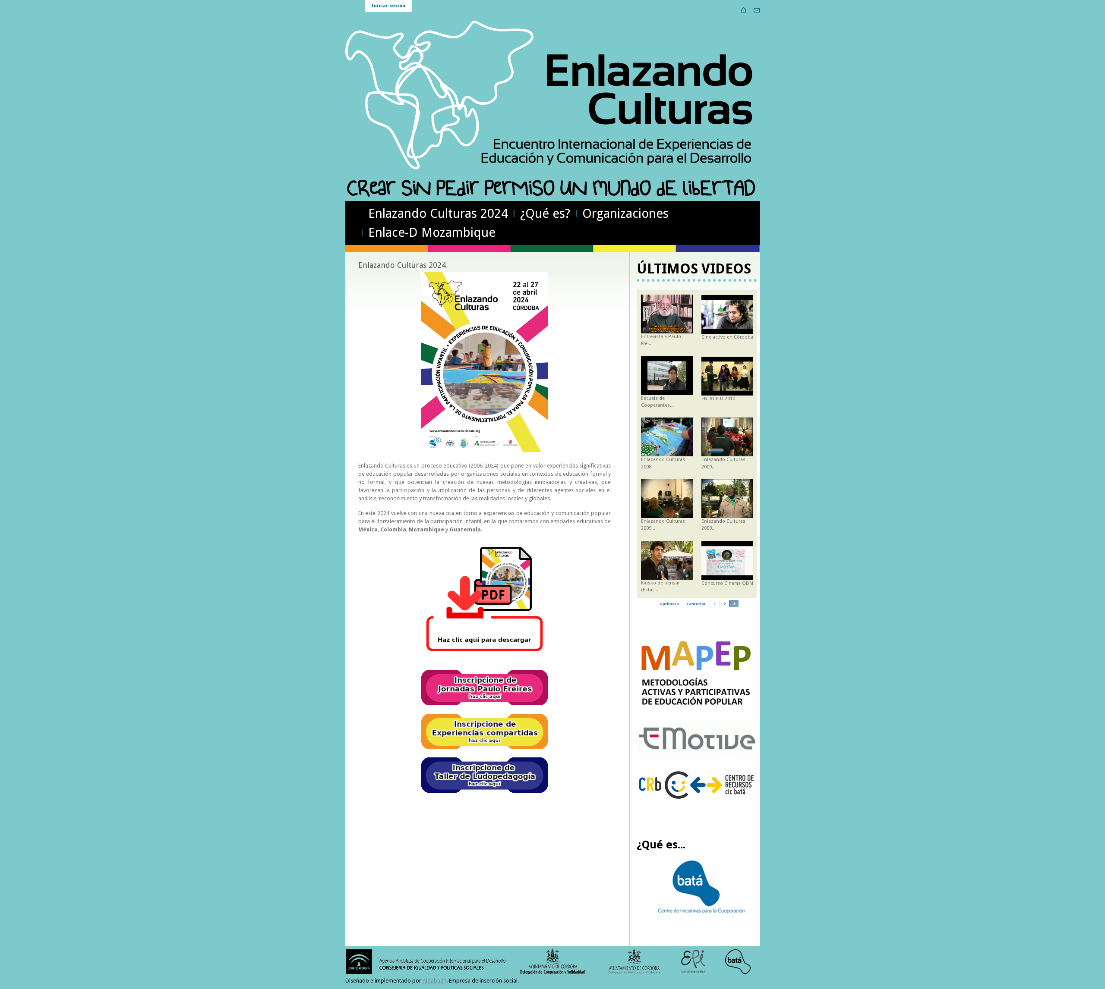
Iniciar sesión (388, 6)
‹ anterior (696, 603)
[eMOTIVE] (697, 755)
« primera (669, 603)
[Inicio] (744, 10)
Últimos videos (694, 269)
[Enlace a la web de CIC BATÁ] (697, 912)
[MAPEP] (697, 715)
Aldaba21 (434, 980)
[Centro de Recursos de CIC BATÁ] (697, 804)
